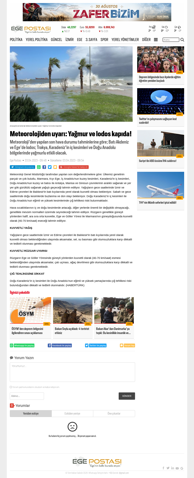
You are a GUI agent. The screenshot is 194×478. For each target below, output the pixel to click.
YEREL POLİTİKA (37, 39)
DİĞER (146, 39)
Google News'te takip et (75, 167)
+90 (110, 472)
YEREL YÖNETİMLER (125, 39)
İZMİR (69, 39)
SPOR (104, 39)
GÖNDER (126, 396)
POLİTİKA (16, 39)
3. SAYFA (91, 39)
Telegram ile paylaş (24, 167)
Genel (21, 126)
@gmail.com (124, 472)
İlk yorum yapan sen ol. (87, 436)
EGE (79, 39)
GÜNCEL (56, 39)
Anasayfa (13, 126)
